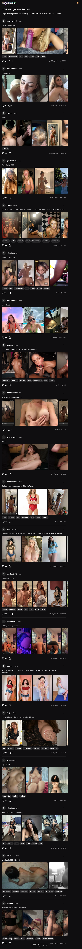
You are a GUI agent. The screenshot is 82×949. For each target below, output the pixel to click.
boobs (38, 517)
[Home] (38, 945)
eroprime (10, 529)
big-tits (22, 381)
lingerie (18, 748)
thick (22, 844)
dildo (43, 57)
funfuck (10, 205)
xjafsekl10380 (12, 393)
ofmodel (30, 939)
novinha (15, 891)
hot (4, 748)
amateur (6, 241)
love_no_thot (12, 21)
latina (5, 288)
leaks (28, 241)
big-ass (10, 748)
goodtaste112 (12, 161)
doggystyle (13, 57)
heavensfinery (12, 69)
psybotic (10, 903)
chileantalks (11, 622)
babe (13, 241)
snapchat (25, 517)
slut (21, 57)
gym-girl (45, 748)
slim (28, 844)
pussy (52, 381)
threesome (36, 241)
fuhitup (9, 113)
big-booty (54, 748)
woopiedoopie (12, 482)
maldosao (10, 856)
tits (32, 517)
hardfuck (46, 241)
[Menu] (34, 945)
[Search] (47, 945)
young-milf (28, 748)
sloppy (46, 288)
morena (32, 891)
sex (26, 57)
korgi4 (9, 713)
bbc (37, 57)
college (11, 517)
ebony (39, 288)
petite (20, 609)
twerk (10, 844)
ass (18, 517)
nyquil (38, 939)
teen (4, 57)
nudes (45, 517)
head (33, 288)
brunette (24, 891)
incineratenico (47, 939)
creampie (55, 241)
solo (31, 609)
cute (37, 609)
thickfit (36, 748)
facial (43, 609)
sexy (32, 57)
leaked (22, 796)
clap (40, 844)
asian (5, 939)
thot (27, 288)
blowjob (14, 381)
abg (10, 939)
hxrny (9, 760)
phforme (10, 345)
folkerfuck (11, 253)
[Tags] (43, 945)
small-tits (49, 891)
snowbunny (19, 288)
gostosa (58, 891)
